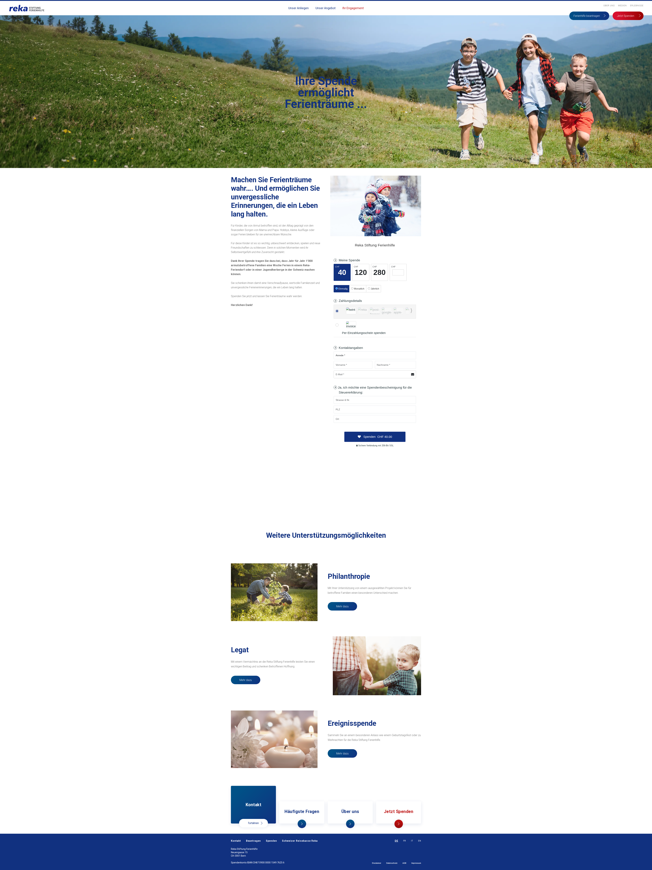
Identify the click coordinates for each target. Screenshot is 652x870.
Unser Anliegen (298, 8)
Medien (622, 5)
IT (412, 841)
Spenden (271, 840)
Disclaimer (376, 863)
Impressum (416, 863)
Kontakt (236, 840)
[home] (26, 8)
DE (396, 841)
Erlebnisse (637, 5)
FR (404, 841)
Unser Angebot (325, 8)
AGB (404, 863)
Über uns (609, 5)
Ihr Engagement (353, 8)
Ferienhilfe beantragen (587, 15)
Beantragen (253, 840)
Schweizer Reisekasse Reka (300, 840)
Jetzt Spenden (625, 15)
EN (419, 841)
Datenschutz (391, 863)
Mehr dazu (342, 606)
